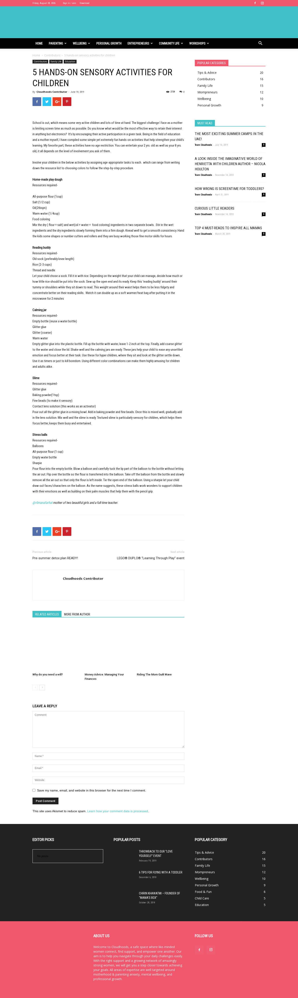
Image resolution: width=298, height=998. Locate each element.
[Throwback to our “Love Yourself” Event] (124, 860)
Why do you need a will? (48, 674)
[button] (260, 44)
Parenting (56, 43)
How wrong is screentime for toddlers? (229, 188)
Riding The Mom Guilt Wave (154, 674)
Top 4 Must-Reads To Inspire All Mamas (228, 228)
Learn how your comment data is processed (117, 811)
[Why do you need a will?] (56, 647)
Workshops (197, 43)
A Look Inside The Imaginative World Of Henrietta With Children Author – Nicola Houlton (230, 163)
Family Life (56, 61)
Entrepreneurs (138, 43)
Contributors (52, 55)
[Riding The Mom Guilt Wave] (160, 647)
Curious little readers (214, 208)
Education (70, 61)
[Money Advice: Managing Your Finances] (108, 647)
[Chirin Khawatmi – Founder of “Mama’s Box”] (124, 902)
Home (39, 43)
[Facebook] (255, 3)
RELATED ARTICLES (47, 614)
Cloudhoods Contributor (51, 91)
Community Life (169, 43)
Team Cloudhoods (203, 145)
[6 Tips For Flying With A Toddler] (124, 881)
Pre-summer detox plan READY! (55, 558)
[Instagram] (262, 3)
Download (84, 3)
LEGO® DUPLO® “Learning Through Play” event (150, 558)
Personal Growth (109, 43)
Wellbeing (80, 43)
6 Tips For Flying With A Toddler (160, 872)
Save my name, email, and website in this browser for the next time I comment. (91, 790)
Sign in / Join (69, 3)
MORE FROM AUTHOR (77, 614)
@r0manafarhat (42, 503)
